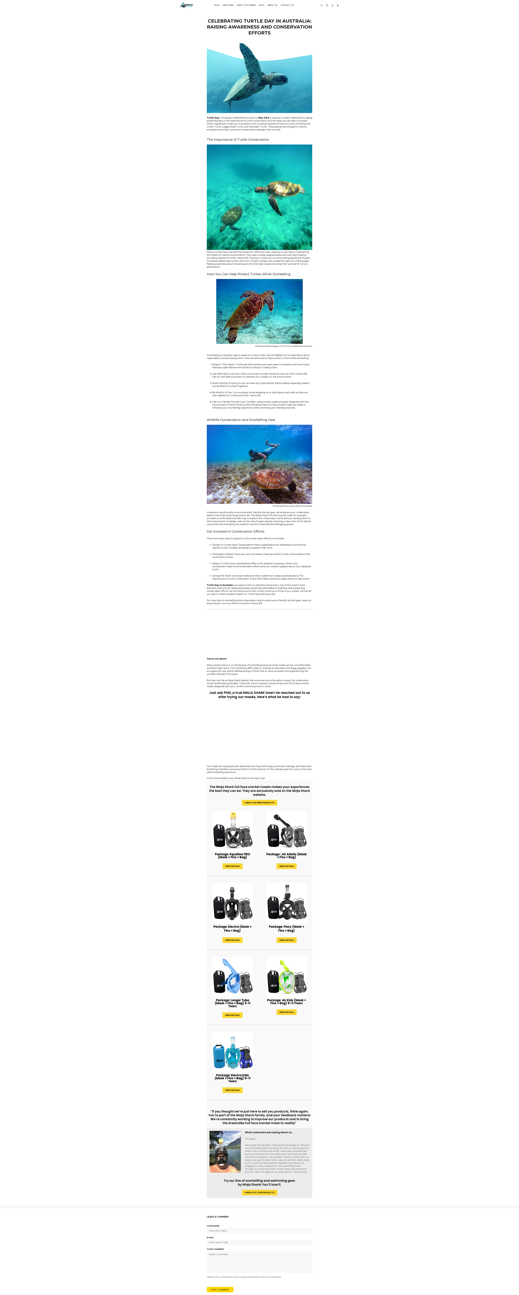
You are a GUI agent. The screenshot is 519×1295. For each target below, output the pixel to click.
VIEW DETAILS (232, 866)
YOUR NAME (213, 1226)
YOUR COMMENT (215, 1249)
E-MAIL (210, 1237)
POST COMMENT (220, 1289)
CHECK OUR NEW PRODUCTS (259, 802)
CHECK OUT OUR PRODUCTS (260, 1192)
